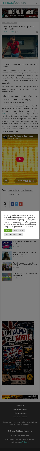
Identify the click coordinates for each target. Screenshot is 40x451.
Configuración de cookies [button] (14, 234)
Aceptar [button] (8, 230)
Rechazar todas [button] (18, 230)
